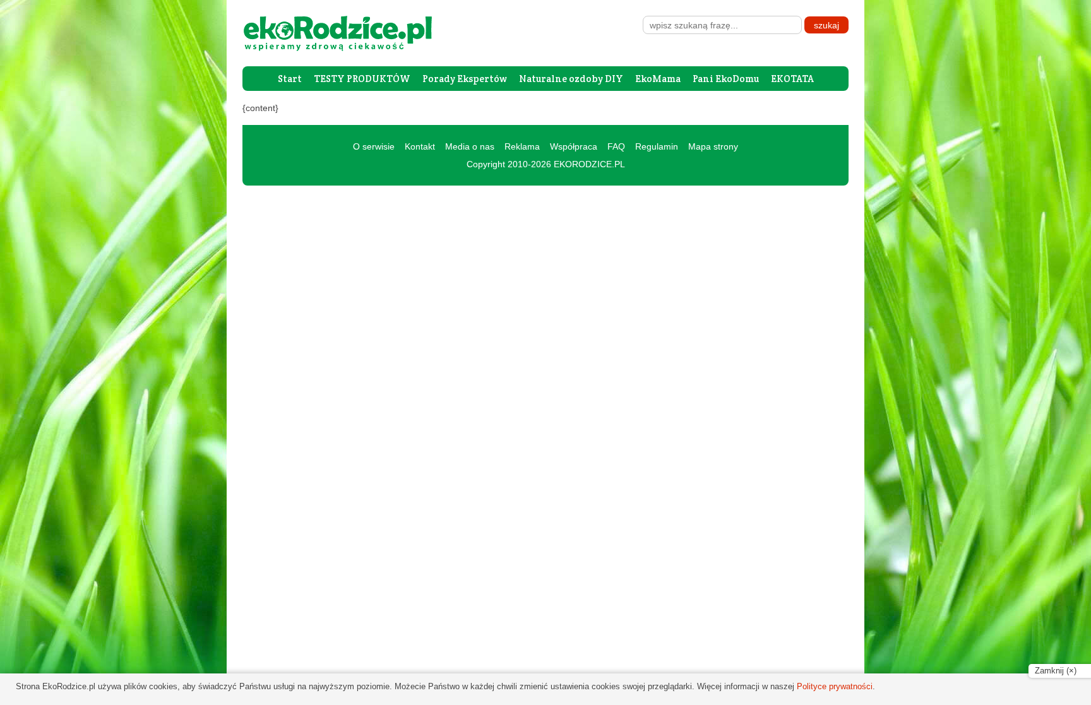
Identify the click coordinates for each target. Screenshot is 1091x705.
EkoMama (658, 79)
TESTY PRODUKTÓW (362, 79)
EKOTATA (792, 79)
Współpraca (573, 146)
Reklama (522, 146)
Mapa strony (713, 146)
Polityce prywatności (835, 686)
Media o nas (469, 146)
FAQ (616, 146)
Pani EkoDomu (726, 79)
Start (290, 79)
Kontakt (420, 146)
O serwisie (374, 146)
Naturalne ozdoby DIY (571, 79)
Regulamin (656, 146)
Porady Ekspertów (464, 79)
